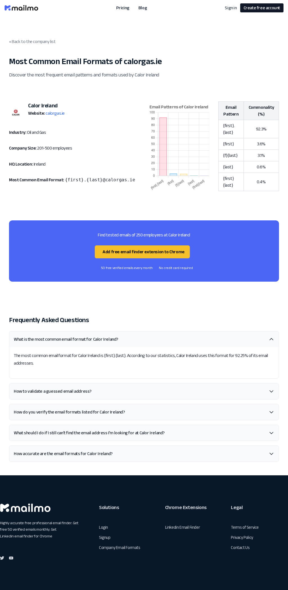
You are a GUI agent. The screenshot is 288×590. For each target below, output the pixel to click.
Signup (105, 537)
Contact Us (240, 547)
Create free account (262, 7)
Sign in (231, 7)
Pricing (122, 7)
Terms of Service (245, 527)
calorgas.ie (55, 113)
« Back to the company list (32, 41)
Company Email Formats (119, 547)
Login (103, 527)
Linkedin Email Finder (182, 527)
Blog (142, 7)
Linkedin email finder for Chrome (26, 536)
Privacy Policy (242, 537)
